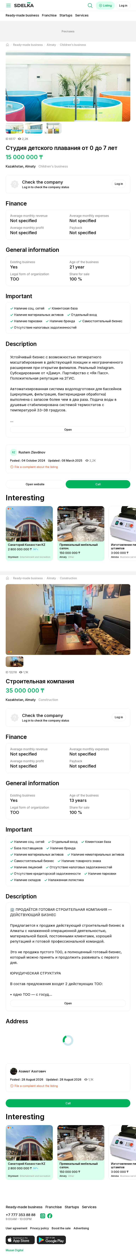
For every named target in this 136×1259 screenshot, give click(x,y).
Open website (35, 484)
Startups (66, 15)
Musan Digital (14, 1250)
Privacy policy (39, 1228)
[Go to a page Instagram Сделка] (43, 1217)
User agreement (16, 1228)
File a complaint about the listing (36, 467)
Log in (123, 5)
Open (68, 429)
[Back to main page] (7, 45)
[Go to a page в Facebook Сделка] (50, 1217)
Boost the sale (61, 1228)
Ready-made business (22, 15)
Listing (107, 5)
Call (98, 484)
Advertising (81, 1228)
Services (82, 15)
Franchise (49, 15)
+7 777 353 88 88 (20, 1215)
